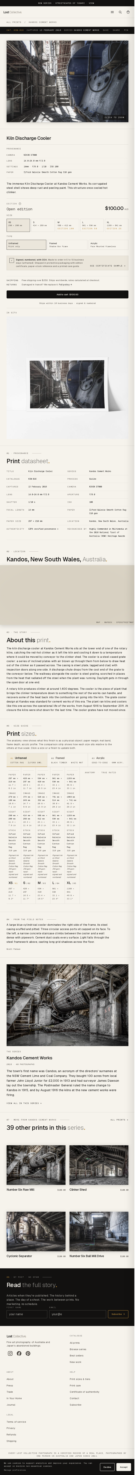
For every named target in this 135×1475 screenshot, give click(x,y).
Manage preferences (15, 1470)
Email (51, 1310)
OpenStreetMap (122, 625)
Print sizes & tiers (79, 1382)
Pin (124, 33)
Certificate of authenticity (83, 1395)
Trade (10, 1395)
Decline (105, 1467)
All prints (14, 22)
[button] (125, 12)
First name (14, 1310)
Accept (121, 1467)
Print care (74, 1388)
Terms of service (16, 1424)
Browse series (77, 1352)
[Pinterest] (28, 1358)
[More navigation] (109, 12)
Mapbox (106, 625)
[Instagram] (10, 1358)
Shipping (11, 1444)
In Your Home (14, 1401)
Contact (73, 1401)
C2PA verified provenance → (43, 531)
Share (114, 33)
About (10, 1382)
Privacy (11, 1431)
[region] (67, 597)
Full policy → (65, 286)
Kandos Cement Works (43, 22)
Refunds (11, 1437)
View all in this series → (24, 1108)
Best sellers (75, 1358)
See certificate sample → (105, 267)
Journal (11, 1407)
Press (10, 1388)
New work (74, 1365)
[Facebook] (19, 1358)
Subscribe (115, 1317)
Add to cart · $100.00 (66, 296)
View (90, 3)
